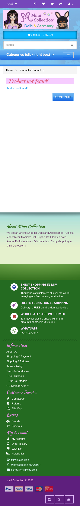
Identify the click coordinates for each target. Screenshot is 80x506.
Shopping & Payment (18, 356)
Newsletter (17, 453)
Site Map (16, 408)
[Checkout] (60, 4)
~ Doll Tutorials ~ (16, 376)
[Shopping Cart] (52, 4)
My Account (18, 438)
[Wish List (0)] (43, 4)
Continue (63, 97)
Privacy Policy (14, 366)
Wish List (16, 448)
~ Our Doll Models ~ (17, 381)
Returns (16, 403)
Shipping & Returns (17, 361)
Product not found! (30, 70)
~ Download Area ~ (17, 385)
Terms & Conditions (17, 371)
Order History (19, 443)
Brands (15, 421)
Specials (16, 426)
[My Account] (70, 4)
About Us (11, 351)
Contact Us (18, 398)
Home (9, 70)
